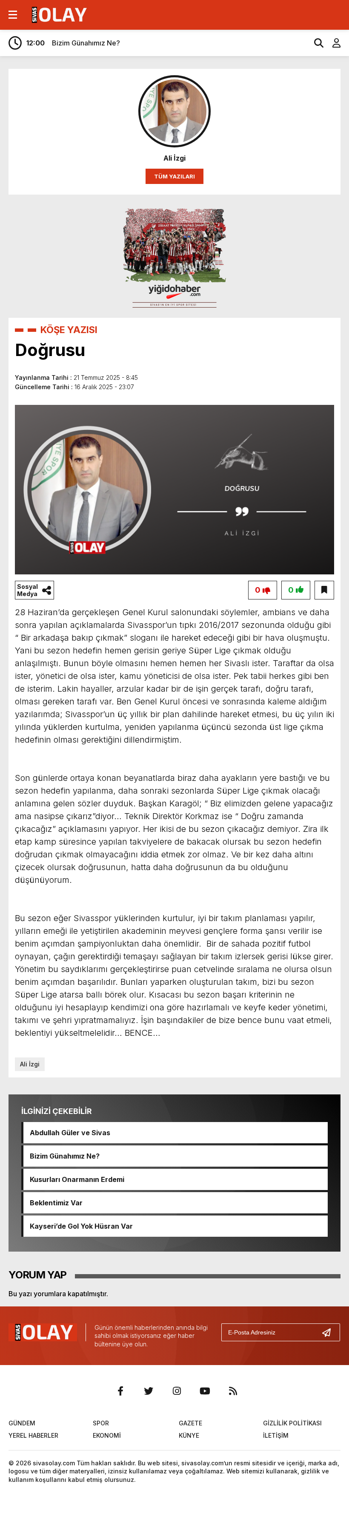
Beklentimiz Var (56, 1203)
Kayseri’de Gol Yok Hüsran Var (81, 1226)
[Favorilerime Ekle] (324, 590)
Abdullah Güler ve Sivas (70, 1132)
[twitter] (148, 1391)
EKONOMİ (107, 1435)
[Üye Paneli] (331, 43)
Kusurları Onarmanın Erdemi (77, 1179)
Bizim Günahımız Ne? (65, 1156)
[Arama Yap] (314, 43)
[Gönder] (330, 1332)
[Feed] (233, 1391)
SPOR (101, 1423)
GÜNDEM (22, 1423)
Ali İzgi (30, 1064)
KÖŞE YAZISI (68, 329)
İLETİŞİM (276, 1435)
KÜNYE (189, 1435)
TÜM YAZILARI (174, 176)
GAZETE (190, 1423)
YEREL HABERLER (33, 1435)
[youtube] (205, 1391)
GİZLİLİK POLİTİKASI (292, 1423)
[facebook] (120, 1391)
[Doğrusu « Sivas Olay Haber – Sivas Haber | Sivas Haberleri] (58, 14)
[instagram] (177, 1391)
